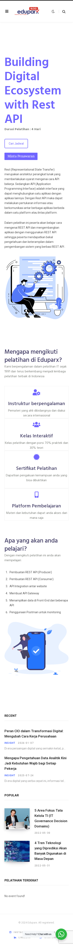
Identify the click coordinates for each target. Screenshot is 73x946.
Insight (9, 743)
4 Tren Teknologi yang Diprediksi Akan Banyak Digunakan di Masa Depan (50, 851)
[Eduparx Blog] (27, 11)
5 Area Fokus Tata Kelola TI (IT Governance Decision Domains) (50, 818)
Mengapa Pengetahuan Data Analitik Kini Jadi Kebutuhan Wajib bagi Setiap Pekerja (35, 763)
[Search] (62, 11)
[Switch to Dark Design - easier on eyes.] (53, 11)
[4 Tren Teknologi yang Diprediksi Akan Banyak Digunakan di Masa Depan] (19, 854)
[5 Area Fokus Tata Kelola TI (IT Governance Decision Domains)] (19, 821)
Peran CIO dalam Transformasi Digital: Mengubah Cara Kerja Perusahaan (33, 733)
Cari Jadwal (16, 143)
